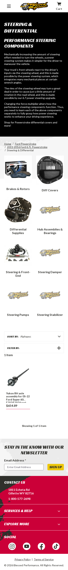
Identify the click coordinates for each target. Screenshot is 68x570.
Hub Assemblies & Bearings (50, 231)
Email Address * (15, 460)
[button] (34, 348)
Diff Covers (50, 190)
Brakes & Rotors (18, 189)
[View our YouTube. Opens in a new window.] (26, 546)
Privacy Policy (23, 559)
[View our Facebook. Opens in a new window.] (41, 546)
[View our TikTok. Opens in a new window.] (56, 546)
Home (7, 143)
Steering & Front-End (18, 273)
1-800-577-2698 (19, 498)
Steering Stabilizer (50, 314)
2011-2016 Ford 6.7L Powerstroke (27, 147)
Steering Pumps (18, 314)
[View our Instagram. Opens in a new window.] (12, 546)
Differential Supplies (18, 231)
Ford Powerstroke (25, 143)
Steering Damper (50, 272)
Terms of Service (44, 559)
